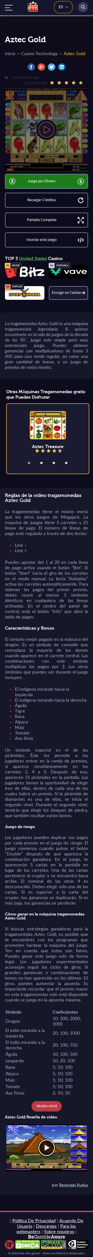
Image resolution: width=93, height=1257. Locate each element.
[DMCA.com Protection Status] (27, 1248)
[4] (74, 83)
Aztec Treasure (47, 446)
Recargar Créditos (41, 200)
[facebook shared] (31, 67)
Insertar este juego (42, 240)
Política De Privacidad (34, 1221)
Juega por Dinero (42, 181)
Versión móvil (46, 1106)
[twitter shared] (51, 67)
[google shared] (41, 67)
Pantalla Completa (41, 220)
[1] (52, 83)
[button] (32, 463)
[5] (81, 83)
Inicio (10, 54)
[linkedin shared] (61, 67)
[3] (66, 83)
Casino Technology (39, 54)
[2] (59, 83)
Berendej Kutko (73, 1185)
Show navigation (9, 7)
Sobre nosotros (59, 1232)
